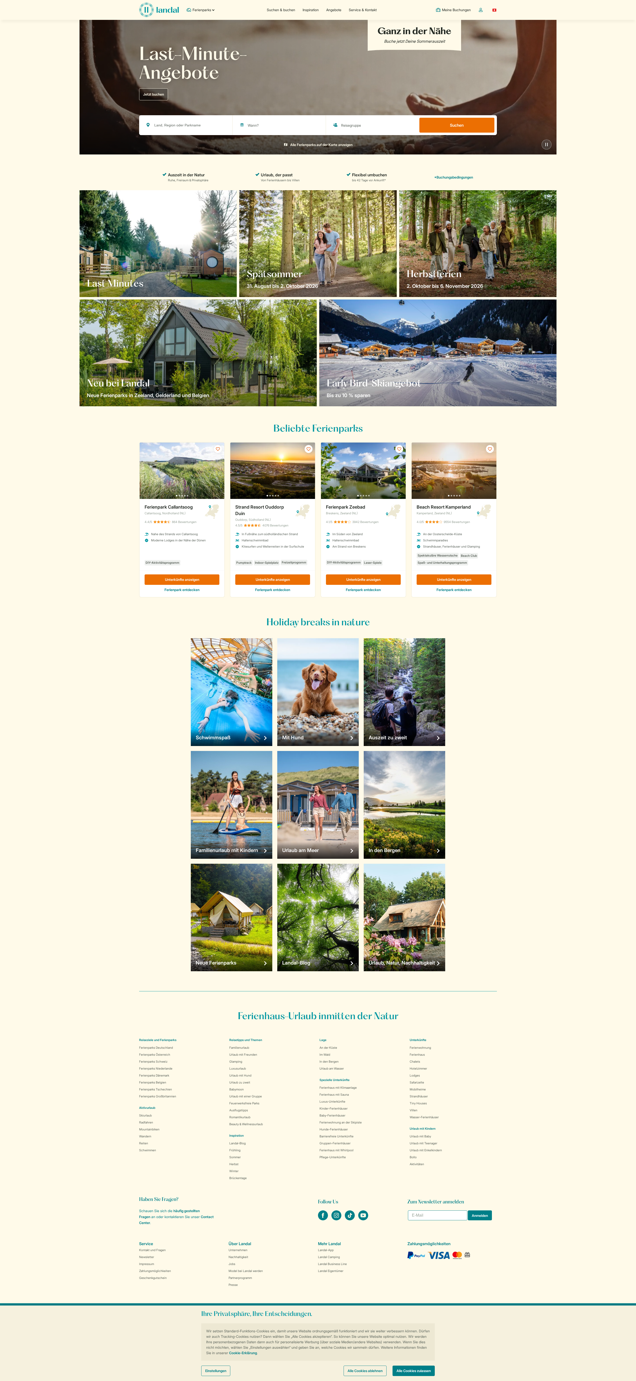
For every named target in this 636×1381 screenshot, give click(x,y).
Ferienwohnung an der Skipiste (340, 1122)
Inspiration (311, 10)
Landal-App (326, 1250)
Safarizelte (417, 1082)
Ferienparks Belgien (152, 1082)
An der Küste (328, 1047)
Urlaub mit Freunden (243, 1054)
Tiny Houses (418, 1103)
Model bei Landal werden (246, 1271)
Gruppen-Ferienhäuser (335, 1143)
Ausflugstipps (238, 1110)
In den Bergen (329, 1061)
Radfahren (146, 1122)
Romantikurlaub (239, 1117)
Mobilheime (418, 1089)
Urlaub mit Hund (240, 1075)
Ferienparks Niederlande (155, 1068)
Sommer (235, 1157)
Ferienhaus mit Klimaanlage (338, 1087)
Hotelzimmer (418, 1068)
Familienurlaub (239, 1047)
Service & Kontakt (363, 10)
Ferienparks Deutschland (156, 1047)
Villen (413, 1110)
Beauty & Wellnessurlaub (246, 1124)
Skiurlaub (145, 1115)
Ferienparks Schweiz (153, 1061)
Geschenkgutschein (153, 1278)
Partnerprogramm (240, 1278)
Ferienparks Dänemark (154, 1075)
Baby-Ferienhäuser (332, 1115)
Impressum (146, 1264)
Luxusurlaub (237, 1068)
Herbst (233, 1164)
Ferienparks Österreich (154, 1054)
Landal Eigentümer (330, 1271)
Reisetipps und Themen (245, 1040)
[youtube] (363, 1218)
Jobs (232, 1264)
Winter (233, 1171)
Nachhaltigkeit (238, 1257)
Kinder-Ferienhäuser (333, 1108)
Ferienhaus (417, 1054)
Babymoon (236, 1089)
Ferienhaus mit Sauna (334, 1094)
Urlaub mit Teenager (423, 1143)
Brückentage (238, 1178)
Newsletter (146, 1257)
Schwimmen (147, 1150)
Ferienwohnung (420, 1047)
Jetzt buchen (153, 94)
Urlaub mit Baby (420, 1136)
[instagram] (336, 1218)
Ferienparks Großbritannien (157, 1096)
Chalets (415, 1061)
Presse (233, 1285)
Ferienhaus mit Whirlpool (336, 1150)
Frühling (234, 1150)
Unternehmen (238, 1250)
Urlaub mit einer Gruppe (245, 1096)
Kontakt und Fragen (152, 1250)
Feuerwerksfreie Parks (244, 1103)
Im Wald (324, 1054)
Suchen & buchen (281, 10)
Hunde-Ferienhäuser (333, 1129)
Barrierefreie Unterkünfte (336, 1136)
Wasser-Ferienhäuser (424, 1117)
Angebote (333, 10)
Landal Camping (329, 1257)
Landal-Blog (237, 1143)
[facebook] (323, 1218)
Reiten (143, 1143)
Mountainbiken (149, 1129)
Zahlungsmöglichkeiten (155, 1271)
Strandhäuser (419, 1096)
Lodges (415, 1075)
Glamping (235, 1061)
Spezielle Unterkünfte (334, 1080)
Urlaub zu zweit (239, 1082)
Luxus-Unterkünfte (332, 1101)
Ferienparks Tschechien (155, 1089)
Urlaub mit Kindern (423, 1128)
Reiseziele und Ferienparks (157, 1040)
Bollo (413, 1157)
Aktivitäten (417, 1164)
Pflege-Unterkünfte (332, 1157)
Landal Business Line (332, 1264)
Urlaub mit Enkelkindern (426, 1150)
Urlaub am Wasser (331, 1068)
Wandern (145, 1136)
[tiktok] (350, 1218)
